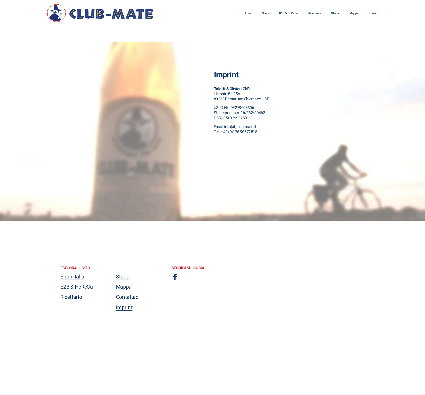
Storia (335, 13)
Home (247, 13)
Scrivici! (374, 13)
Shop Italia (72, 277)
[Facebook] (175, 276)
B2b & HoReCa (288, 13)
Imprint (124, 307)
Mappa (354, 13)
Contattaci (127, 297)
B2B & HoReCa (76, 287)
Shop (265, 13)
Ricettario (314, 13)
